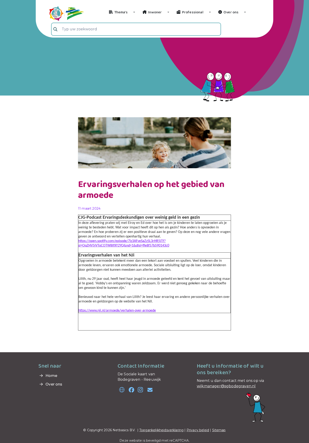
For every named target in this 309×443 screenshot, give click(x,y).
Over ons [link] (53, 384)
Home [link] (51, 376)
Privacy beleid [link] (198, 430)
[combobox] (136, 29)
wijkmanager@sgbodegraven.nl (226, 386)
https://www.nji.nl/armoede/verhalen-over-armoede (117, 310)
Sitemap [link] (219, 430)
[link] (61, 13)
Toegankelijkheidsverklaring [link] (161, 430)
